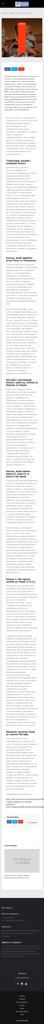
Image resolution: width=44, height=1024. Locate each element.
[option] (22, 865)
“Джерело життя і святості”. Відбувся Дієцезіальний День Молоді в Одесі (16, 876)
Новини (12, 13)
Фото (22, 1015)
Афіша (22, 1009)
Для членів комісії (22, 1012)
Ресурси (22, 1005)
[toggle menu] (3, 3)
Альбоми (22, 999)
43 (8, 873)
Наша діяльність (22, 1002)
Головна (4, 13)
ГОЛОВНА (22, 996)
